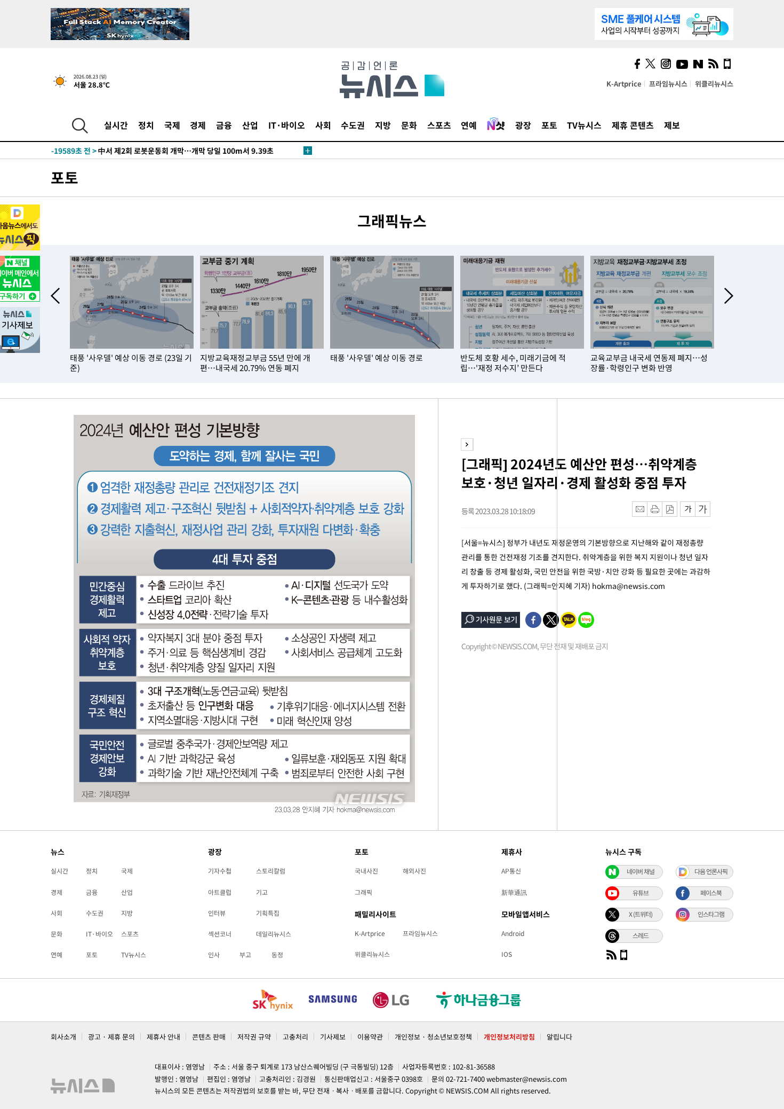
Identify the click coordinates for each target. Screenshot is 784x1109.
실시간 (116, 125)
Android (512, 933)
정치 (146, 125)
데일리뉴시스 (273, 934)
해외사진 (414, 871)
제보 (672, 125)
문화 (409, 125)
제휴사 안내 (163, 1037)
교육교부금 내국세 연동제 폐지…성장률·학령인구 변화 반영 (649, 363)
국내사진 (366, 871)
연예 (469, 125)
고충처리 (295, 1037)
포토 (549, 125)
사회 (323, 125)
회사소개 (63, 1037)
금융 (224, 125)
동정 (277, 954)
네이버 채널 (640, 871)
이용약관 (370, 1037)
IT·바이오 (286, 125)
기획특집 (267, 913)
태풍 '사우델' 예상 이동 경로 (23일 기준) (131, 363)
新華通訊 (514, 892)
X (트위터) (640, 914)
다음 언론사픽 (710, 871)
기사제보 (333, 1037)
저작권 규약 (254, 1037)
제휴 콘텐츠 (633, 125)
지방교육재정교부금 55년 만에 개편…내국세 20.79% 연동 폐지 (255, 363)
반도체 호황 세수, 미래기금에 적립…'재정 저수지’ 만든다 (513, 363)
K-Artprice (624, 83)
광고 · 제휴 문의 (111, 1037)
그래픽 (363, 892)
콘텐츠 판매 (209, 1037)
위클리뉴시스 (714, 83)
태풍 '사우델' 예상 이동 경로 (376, 358)
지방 (383, 125)
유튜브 (641, 893)
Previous (55, 296)
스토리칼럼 (270, 871)
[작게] (687, 509)
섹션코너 (219, 934)
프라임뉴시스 (668, 83)
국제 (172, 125)
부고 (245, 954)
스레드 (641, 935)
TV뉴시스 (584, 125)
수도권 (353, 125)
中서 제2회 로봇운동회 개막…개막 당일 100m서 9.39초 (162, 150)
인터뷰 (217, 913)
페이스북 (711, 893)
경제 (198, 125)
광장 (523, 125)
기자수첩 (219, 871)
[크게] (703, 509)
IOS (506, 954)
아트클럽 (219, 892)
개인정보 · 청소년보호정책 (433, 1037)
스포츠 (439, 125)
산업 (250, 125)
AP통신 (511, 871)
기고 (262, 892)
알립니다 (559, 1037)
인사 (214, 954)
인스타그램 (711, 914)
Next (728, 296)
